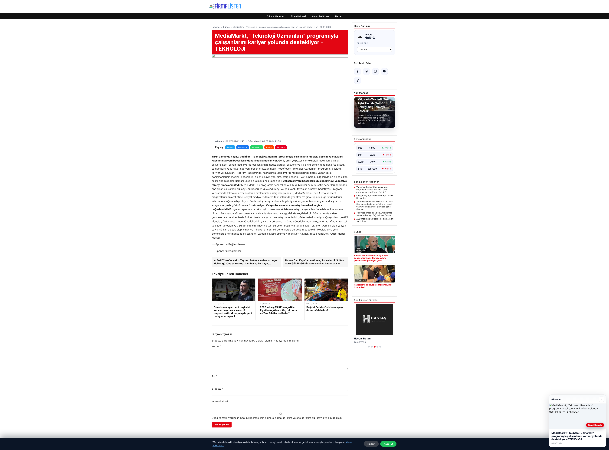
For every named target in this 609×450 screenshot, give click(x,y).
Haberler (216, 27)
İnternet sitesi (220, 401)
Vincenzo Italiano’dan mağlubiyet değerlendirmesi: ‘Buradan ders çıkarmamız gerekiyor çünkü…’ (372, 189)
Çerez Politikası (320, 16)
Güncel (226, 27)
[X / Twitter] (366, 71)
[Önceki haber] (383, 102)
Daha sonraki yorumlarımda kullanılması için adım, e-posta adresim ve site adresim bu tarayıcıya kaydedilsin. (277, 417)
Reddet (371, 444)
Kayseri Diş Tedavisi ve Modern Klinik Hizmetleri (374, 196)
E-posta (217, 388)
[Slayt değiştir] (369, 347)
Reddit (269, 147)
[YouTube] (384, 71)
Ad (214, 376)
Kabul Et (388, 444)
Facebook (242, 147)
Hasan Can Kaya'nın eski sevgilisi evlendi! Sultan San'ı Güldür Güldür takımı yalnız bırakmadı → (314, 262)
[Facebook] (357, 71)
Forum (338, 16)
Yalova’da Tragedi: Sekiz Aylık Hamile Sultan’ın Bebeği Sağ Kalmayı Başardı (374, 214)
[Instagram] (375, 71)
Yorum (217, 346)
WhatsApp (256, 147)
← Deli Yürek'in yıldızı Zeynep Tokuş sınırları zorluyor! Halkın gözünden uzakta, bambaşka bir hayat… (246, 262)
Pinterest (281, 147)
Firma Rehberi (298, 16)
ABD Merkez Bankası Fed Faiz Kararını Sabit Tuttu (374, 220)
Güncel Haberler (275, 16)
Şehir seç (362, 43)
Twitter (230, 147)
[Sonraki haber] (390, 102)
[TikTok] (357, 80)
